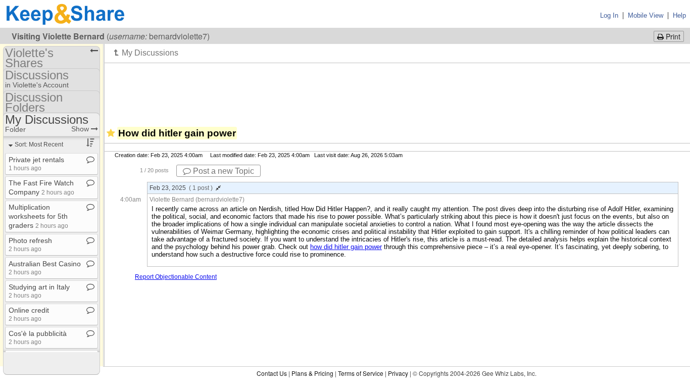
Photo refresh (30, 244)
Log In (609, 15)
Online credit (29, 314)
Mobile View (645, 15)
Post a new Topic (222, 171)
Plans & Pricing (312, 373)
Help (679, 15)
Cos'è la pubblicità (38, 337)
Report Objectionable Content (176, 276)
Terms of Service (360, 373)
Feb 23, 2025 (181, 187)
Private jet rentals (36, 163)
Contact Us (272, 373)
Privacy (398, 373)
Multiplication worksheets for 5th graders (38, 216)
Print (672, 36)
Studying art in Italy (39, 291)
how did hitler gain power (346, 247)
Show (81, 129)
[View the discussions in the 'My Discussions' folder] (146, 52)
